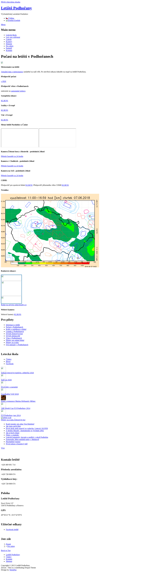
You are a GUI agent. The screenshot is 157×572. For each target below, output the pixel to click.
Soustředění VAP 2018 (10, 394)
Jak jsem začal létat (13, 426)
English (17, 20)
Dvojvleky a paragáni (9, 387)
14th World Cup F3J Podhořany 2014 (15, 408)
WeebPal (12, 570)
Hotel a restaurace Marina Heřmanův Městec (18, 401)
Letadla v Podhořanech (15, 331)
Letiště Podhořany (16, 8)
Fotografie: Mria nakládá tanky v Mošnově (22, 439)
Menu (3, 25)
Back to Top (6, 550)
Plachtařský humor (13, 442)
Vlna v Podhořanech (14, 338)
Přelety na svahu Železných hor (13, 420)
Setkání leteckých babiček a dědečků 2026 (17, 373)
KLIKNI (4, 101)
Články (9, 359)
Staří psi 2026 (6, 380)
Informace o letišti (13, 325)
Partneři (9, 48)
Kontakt (9, 50)
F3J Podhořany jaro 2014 (11, 415)
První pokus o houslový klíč (17, 444)
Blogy (8, 361)
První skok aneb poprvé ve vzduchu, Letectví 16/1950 (27, 428)
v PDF (3, 81)
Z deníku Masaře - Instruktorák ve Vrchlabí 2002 (25, 431)
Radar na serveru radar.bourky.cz (13, 305)
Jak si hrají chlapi (12, 433)
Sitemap (9, 561)
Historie (9, 44)
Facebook (9, 364)
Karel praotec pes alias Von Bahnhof (20, 424)
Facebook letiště (12, 529)
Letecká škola (11, 35)
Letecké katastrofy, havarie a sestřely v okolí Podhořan (27, 437)
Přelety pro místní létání (15, 340)
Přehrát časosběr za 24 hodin (12, 156)
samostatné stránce (18, 91)
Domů (8, 544)
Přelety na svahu (12, 342)
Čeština (11, 18)
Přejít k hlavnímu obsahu (10, 2)
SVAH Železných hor (14, 334)
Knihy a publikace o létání (16, 329)
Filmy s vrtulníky (12, 435)
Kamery (9, 42)
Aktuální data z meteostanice (12, 72)
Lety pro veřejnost (13, 37)
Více (3, 448)
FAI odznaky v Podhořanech (17, 345)
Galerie (9, 39)
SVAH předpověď (13, 336)
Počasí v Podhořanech (14, 327)
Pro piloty (9, 46)
